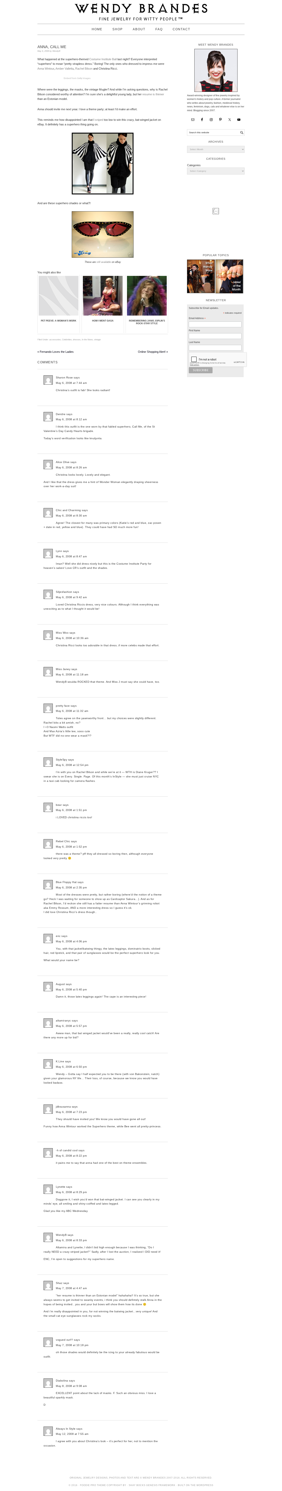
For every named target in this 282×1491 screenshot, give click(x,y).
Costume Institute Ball (103, 59)
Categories (194, 165)
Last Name (194, 342)
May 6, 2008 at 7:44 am (71, 382)
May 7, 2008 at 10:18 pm (72, 1345)
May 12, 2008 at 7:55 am (72, 1433)
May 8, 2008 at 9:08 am (71, 1385)
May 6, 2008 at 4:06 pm (71, 941)
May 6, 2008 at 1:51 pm (71, 810)
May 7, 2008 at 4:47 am (71, 1288)
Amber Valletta (64, 68)
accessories (55, 339)
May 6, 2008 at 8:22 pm (71, 1155)
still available (103, 262)
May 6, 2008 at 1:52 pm (71, 846)
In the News (87, 339)
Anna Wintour (45, 68)
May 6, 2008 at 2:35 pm (71, 887)
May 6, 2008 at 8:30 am (71, 515)
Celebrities (67, 339)
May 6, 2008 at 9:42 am (71, 597)
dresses (77, 339)
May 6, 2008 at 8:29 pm (71, 1192)
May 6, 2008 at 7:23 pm (71, 1112)
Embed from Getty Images (77, 78)
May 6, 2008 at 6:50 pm (71, 1066)
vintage (97, 339)
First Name (194, 330)
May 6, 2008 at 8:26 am (71, 467)
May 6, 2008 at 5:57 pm (71, 1025)
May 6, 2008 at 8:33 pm (71, 1240)
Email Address (197, 319)
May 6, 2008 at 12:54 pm (72, 764)
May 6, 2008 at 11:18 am (72, 674)
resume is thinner (153, 94)
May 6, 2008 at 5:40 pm (71, 989)
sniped (99, 119)
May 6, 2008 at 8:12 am (71, 419)
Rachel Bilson (83, 68)
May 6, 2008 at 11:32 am (72, 710)
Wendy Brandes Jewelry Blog (141, 10)
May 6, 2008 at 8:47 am (71, 556)
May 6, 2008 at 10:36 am (72, 638)
